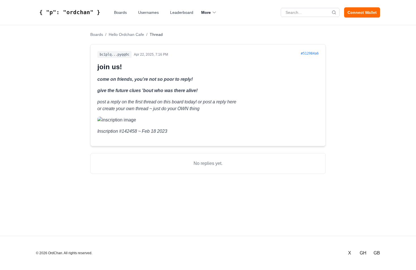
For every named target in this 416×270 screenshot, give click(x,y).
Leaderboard (181, 12)
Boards (120, 12)
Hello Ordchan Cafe (126, 34)
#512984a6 (310, 53)
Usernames (148, 12)
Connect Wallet (362, 12)
